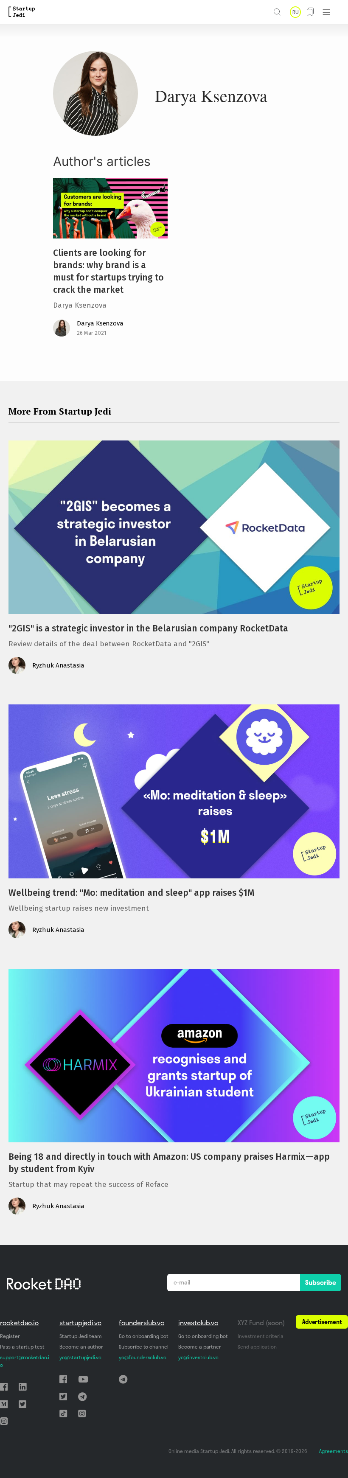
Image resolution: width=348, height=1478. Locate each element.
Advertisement (322, 1322)
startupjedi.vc (80, 1322)
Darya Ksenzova (100, 323)
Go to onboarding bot (143, 1336)
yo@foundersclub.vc (142, 1357)
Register (10, 1336)
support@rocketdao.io (24, 1361)
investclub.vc (198, 1322)
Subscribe (320, 1282)
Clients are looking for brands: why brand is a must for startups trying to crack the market (108, 271)
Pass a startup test (22, 1346)
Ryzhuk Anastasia (58, 665)
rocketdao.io (19, 1322)
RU (295, 12)
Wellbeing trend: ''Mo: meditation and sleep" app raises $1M (131, 892)
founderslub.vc (141, 1322)
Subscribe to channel (143, 1346)
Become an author (81, 1346)
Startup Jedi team (80, 1336)
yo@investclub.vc (198, 1357)
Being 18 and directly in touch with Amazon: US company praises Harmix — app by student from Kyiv (169, 1163)
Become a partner (199, 1346)
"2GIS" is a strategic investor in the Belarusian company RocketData (148, 628)
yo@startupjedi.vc (80, 1357)
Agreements (333, 1451)
